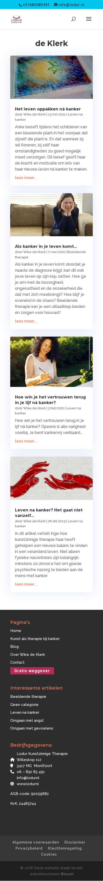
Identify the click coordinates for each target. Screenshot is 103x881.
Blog (14, 646)
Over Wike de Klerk (27, 654)
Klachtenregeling (65, 848)
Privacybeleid (29, 848)
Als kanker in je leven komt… (46, 246)
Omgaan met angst (27, 720)
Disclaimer (74, 842)
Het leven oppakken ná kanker (48, 109)
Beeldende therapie (28, 696)
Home (15, 630)
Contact (17, 662)
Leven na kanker (24, 712)
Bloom (67, 874)
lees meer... (26, 177)
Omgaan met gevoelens (31, 728)
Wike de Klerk (34, 114)
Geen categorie (24, 704)
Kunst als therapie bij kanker (35, 638)
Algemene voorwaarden (35, 842)
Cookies (49, 854)
